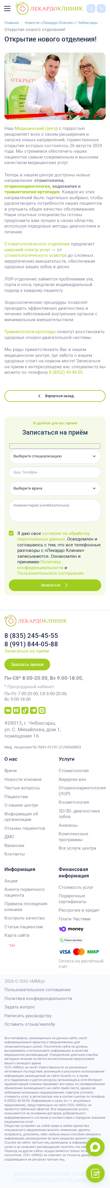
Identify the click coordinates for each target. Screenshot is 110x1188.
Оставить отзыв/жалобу (29, 1024)
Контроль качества (24, 918)
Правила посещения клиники (25, 906)
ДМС (9, 836)
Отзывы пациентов (24, 828)
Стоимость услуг (76, 887)
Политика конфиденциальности (38, 998)
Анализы (68, 825)
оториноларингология (27, 186)
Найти (86, 17)
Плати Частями (75, 919)
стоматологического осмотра (35, 255)
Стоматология (74, 770)
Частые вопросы (22, 788)
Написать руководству (28, 1015)
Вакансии (14, 845)
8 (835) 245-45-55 (31, 635)
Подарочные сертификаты (73, 898)
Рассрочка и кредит (79, 910)
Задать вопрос (19, 1007)
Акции (11, 881)
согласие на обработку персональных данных (53, 536)
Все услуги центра (77, 848)
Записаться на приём (26, 651)
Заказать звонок (27, 664)
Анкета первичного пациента (24, 892)
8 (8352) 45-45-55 (65, 372)
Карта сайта (16, 935)
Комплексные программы (73, 836)
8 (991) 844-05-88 (31, 644)
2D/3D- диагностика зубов (79, 813)
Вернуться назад (59, 396)
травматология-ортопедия (32, 191)
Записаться (50, 585)
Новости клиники (23, 779)
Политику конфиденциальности (40, 564)
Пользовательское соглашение (50, 573)
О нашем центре (21, 805)
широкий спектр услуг (27, 249)
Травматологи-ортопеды (30, 331)
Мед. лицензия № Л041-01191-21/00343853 (42, 747)
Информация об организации (21, 816)
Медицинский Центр (36, 128)
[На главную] (49, 8)
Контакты (14, 854)
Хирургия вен (72, 779)
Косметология (74, 802)
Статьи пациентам (23, 926)
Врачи (10, 770)
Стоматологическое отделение (37, 244)
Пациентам (16, 796)
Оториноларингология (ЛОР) (82, 790)
